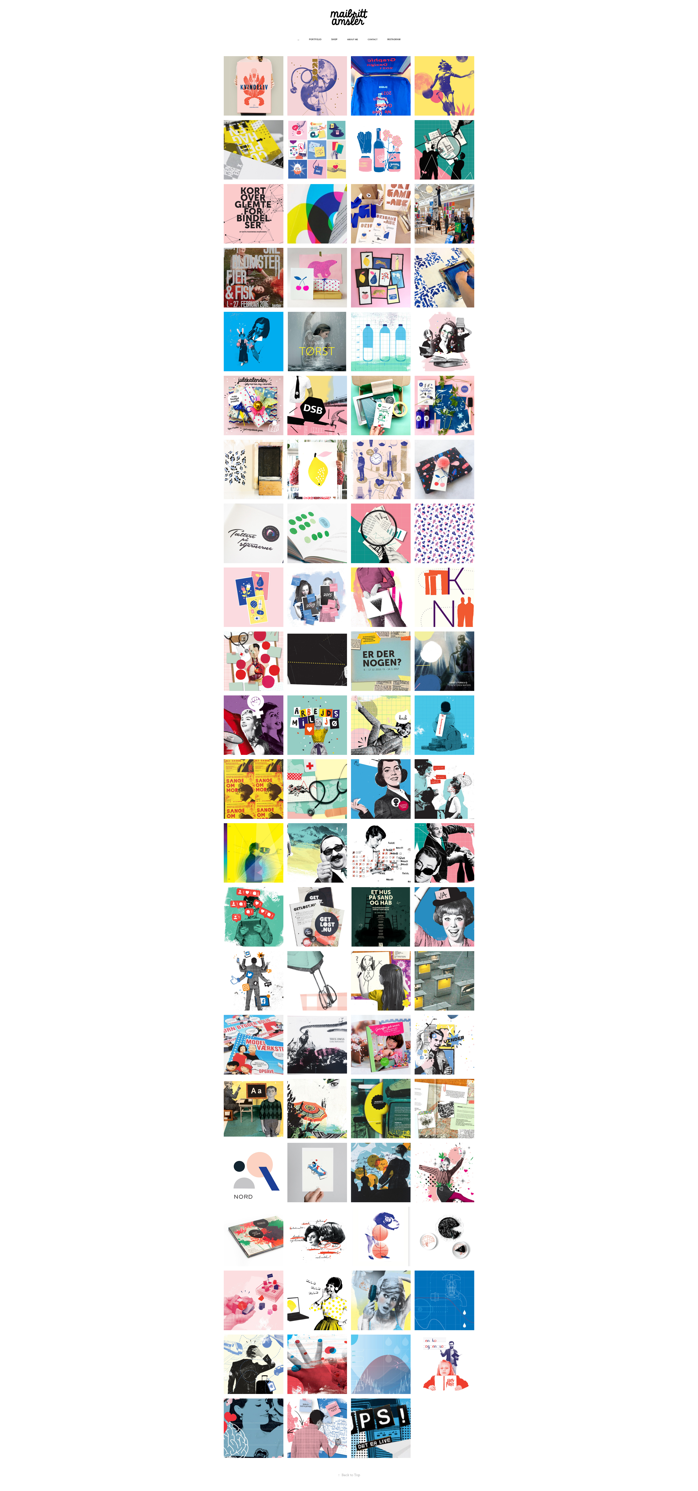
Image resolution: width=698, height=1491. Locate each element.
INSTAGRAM (393, 39)
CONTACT (373, 39)
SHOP (334, 39)
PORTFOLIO (315, 39)
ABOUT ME (352, 39)
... (298, 39)
